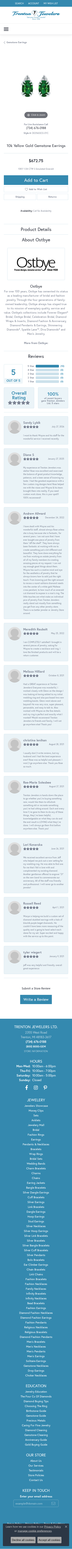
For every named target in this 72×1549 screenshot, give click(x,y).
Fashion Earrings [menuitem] (36, 1308)
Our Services (36, 1465)
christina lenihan (35, 740)
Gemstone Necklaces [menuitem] (36, 1366)
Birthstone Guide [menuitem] (36, 1411)
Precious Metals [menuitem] (36, 1420)
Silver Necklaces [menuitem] (36, 1226)
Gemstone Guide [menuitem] (36, 1415)
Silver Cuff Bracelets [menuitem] (36, 1250)
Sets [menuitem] (36, 1115)
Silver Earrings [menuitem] (36, 1202)
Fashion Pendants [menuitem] (36, 1322)
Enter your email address (36, 1496)
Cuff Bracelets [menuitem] (36, 1197)
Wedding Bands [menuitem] (36, 1163)
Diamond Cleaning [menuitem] (36, 1430)
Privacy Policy (52, 1526)
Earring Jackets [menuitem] (36, 1183)
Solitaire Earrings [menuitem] (36, 1361)
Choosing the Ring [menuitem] (36, 1406)
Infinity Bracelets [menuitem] (36, 1293)
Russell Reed (32, 903)
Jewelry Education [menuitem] (36, 1391)
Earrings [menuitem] (36, 1139)
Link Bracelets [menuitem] (36, 1207)
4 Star (31, 369)
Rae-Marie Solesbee (37, 782)
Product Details (36, 229)
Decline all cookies (23, 1539)
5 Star (31, 366)
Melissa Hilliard (34, 671)
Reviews (36, 356)
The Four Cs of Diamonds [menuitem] (36, 1396)
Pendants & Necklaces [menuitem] (36, 1144)
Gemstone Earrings (17, 42)
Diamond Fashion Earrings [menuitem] (36, 1317)
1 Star (31, 381)
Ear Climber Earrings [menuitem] (36, 1264)
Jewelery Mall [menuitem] (36, 1125)
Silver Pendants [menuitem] (36, 1255)
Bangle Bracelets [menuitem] (36, 1187)
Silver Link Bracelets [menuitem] (36, 1236)
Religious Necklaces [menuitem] (36, 1327)
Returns (52, 196)
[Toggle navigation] (6, 29)
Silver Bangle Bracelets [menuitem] (36, 1245)
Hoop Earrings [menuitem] (36, 1216)
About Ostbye (36, 240)
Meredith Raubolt (35, 629)
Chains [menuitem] (36, 1178)
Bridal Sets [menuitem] (36, 1158)
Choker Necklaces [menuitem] (36, 1375)
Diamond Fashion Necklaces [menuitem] (36, 1313)
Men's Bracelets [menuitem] (36, 1341)
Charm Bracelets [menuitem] (36, 1168)
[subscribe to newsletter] (53, 1503)
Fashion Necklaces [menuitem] (36, 1284)
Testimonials (36, 1470)
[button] (19, 3)
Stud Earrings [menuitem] (36, 1221)
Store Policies (36, 1475)
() (62, 366)
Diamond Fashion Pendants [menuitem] (36, 1337)
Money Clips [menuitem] (36, 1110)
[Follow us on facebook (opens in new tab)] (26, 1087)
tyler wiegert (32, 952)
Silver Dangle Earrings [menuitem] (36, 1192)
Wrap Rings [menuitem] (36, 1154)
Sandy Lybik (32, 422)
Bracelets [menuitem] (36, 1149)
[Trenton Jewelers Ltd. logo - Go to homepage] (36, 15)
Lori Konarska (32, 844)
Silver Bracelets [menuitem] (36, 1240)
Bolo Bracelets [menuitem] (36, 1260)
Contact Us (36, 1480)
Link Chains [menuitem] (36, 1274)
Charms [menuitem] (36, 1173)
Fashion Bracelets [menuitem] (36, 1279)
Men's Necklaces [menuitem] (36, 1346)
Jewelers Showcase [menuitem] (36, 1106)
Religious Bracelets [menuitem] (36, 1332)
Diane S (28, 455)
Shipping (20, 196)
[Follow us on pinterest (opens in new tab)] (45, 1087)
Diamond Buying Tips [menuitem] (36, 1401)
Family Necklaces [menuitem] (36, 1289)
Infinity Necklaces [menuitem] (36, 1298)
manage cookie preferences (35, 1530)
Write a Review (36, 999)
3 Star (31, 373)
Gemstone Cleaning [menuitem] (36, 1435)
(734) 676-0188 (36, 128)
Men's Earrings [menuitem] (36, 1356)
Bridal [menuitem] (36, 1130)
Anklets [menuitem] (36, 1120)
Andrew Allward (34, 513)
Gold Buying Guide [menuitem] (36, 1444)
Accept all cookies (49, 1539)
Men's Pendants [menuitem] (36, 1351)
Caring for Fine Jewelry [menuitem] (36, 1425)
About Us (36, 1461)
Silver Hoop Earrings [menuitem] (36, 1231)
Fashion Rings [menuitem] (36, 1134)
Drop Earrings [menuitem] (36, 1370)
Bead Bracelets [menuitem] (36, 1303)
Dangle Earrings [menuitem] (36, 1211)
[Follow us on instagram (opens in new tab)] (36, 1087)
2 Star (31, 377)
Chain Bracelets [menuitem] (36, 1269)
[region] (36, 87)
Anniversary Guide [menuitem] (36, 1440)
